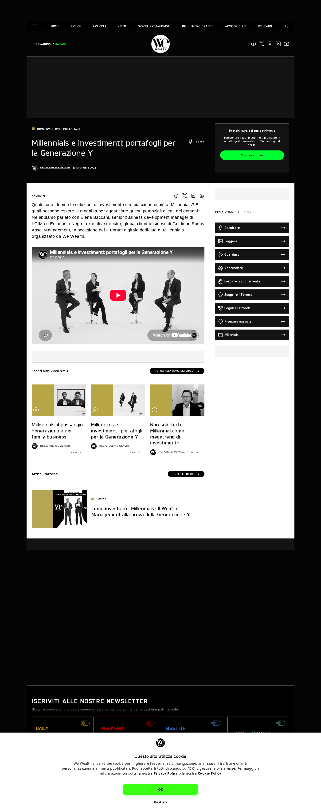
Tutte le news (183, 474)
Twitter (184, 195)
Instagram (270, 44)
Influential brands (197, 26)
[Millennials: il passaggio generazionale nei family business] (59, 400)
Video (121, 26)
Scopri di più (252, 155)
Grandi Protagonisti (154, 26)
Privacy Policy (166, 773)
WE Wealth (160, 44)
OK (160, 789)
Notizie (101, 499)
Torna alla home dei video (174, 370)
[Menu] (36, 26)
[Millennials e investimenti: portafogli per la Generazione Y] (118, 400)
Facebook (253, 44)
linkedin (278, 44)
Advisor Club (235, 26)
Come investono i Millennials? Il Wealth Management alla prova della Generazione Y (140, 511)
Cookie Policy (209, 773)
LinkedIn (193, 195)
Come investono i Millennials (58, 129)
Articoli (99, 26)
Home (55, 26)
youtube (286, 44)
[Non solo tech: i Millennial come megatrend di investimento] (177, 400)
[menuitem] (42, 44)
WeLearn (265, 26)
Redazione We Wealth (55, 167)
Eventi (76, 26)
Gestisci (160, 802)
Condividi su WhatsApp (201, 195)
